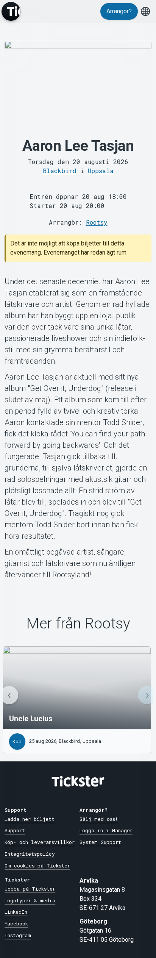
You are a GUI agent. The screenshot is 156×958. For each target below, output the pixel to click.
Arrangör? (119, 11)
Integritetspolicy (30, 854)
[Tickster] (11, 11)
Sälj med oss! (99, 819)
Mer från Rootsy (78, 623)
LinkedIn (16, 912)
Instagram (18, 935)
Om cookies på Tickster (37, 866)
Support (15, 830)
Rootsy (97, 222)
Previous (9, 695)
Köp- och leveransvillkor (40, 842)
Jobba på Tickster (30, 889)
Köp (17, 741)
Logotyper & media (30, 900)
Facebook (16, 923)
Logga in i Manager (106, 830)
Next (147, 695)
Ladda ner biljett (30, 819)
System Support (100, 842)
